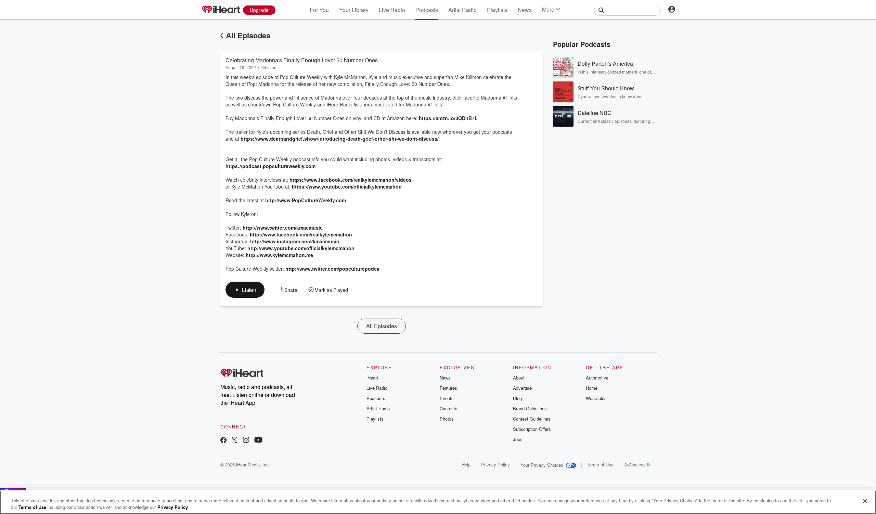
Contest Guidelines (532, 418)
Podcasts (426, 10)
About (519, 377)
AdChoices (635, 464)
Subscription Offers (532, 429)
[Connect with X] (234, 441)
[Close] (865, 501)
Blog (517, 398)
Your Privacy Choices (541, 465)
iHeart (372, 377)
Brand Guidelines (530, 408)
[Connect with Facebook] (223, 441)
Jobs (518, 439)
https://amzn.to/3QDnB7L (448, 118)
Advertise (522, 388)
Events (447, 398)
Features (448, 388)
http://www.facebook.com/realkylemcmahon (301, 234)
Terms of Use (600, 464)
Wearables (596, 398)
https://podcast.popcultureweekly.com (270, 166)
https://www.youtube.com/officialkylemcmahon (347, 186)
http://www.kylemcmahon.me (279, 255)
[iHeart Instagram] (246, 441)
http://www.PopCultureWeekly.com (305, 200)
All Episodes (248, 35)
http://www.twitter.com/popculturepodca (332, 268)
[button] (245, 290)
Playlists (497, 10)
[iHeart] (220, 10)
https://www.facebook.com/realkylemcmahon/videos (350, 179)
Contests (449, 408)
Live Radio (392, 10)
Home (591, 388)
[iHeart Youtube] (258, 441)
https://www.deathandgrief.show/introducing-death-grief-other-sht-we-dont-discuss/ (340, 138)
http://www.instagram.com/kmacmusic (294, 241)
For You (319, 10)
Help (466, 464)
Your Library (354, 10)
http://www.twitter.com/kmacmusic (283, 227)
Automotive (597, 377)
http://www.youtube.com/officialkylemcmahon (301, 248)
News (525, 10)
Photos (447, 418)
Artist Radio (462, 10)
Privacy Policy (495, 464)
